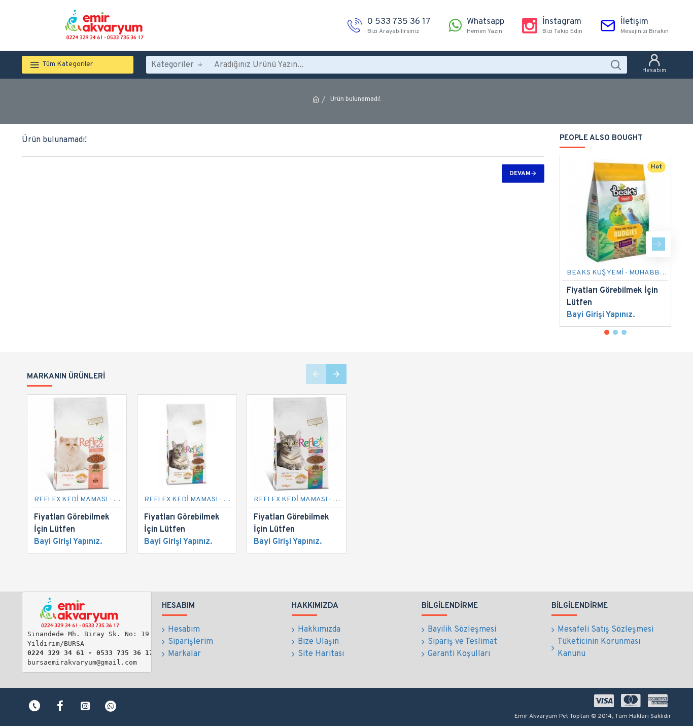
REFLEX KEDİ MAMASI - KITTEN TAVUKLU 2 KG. (79, 499)
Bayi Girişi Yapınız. (601, 315)
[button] (572, 244)
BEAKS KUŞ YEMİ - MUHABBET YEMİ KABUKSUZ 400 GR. (617, 272)
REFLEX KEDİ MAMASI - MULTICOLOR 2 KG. (298, 499)
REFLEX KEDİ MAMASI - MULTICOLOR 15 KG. (189, 499)
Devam (520, 173)
